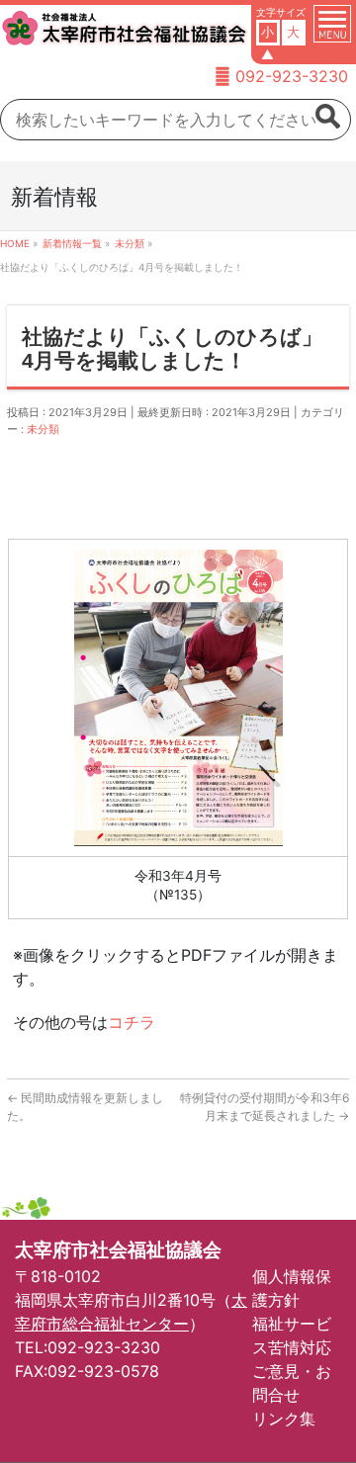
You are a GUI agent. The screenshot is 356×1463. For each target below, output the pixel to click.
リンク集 (283, 1418)
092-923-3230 (291, 76)
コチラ (131, 1022)
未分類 (43, 429)
